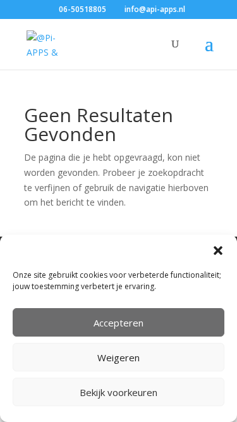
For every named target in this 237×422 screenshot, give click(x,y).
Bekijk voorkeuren (118, 392)
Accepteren (118, 322)
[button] (218, 250)
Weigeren (118, 357)
